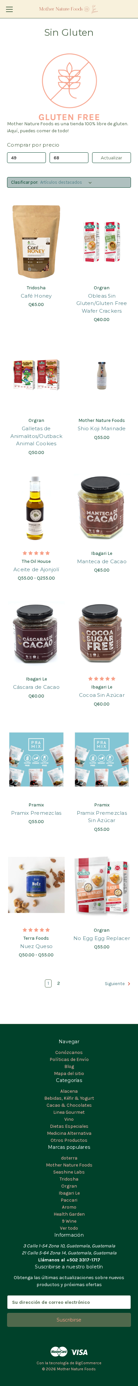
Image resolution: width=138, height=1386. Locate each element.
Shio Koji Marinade (102, 428)
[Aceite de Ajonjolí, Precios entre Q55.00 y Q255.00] (36, 508)
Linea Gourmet (69, 1112)
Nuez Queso (36, 946)
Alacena (69, 1091)
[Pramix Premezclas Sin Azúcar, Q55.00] (102, 760)
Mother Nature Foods (69, 1165)
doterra (69, 1158)
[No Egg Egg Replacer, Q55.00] (102, 885)
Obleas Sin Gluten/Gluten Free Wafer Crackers (101, 303)
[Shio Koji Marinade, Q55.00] (102, 375)
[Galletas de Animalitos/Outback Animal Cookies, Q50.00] (36, 375)
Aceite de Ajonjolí (36, 569)
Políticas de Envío (69, 1059)
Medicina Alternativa (69, 1133)
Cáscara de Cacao (36, 687)
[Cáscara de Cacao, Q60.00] (36, 634)
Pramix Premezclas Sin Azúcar (102, 817)
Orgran (69, 1186)
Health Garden (69, 1214)
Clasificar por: (24, 182)
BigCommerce (88, 1363)
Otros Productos (69, 1140)
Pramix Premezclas (36, 813)
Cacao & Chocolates (69, 1105)
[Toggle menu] (9, 9)
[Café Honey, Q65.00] (36, 242)
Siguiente (115, 984)
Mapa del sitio (69, 1073)
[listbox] (67, 182)
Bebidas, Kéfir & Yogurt (69, 1098)
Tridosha (69, 1179)
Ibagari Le (69, 1193)
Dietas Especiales (69, 1126)
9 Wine (69, 1221)
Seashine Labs (69, 1172)
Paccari (69, 1200)
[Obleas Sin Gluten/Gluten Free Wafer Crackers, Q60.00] (102, 242)
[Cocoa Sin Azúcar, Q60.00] (102, 634)
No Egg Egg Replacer (101, 938)
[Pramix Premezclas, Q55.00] (36, 760)
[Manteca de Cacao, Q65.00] (102, 508)
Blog (69, 1066)
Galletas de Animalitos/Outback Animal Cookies (36, 436)
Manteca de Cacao (102, 561)
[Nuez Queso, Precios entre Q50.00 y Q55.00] (36, 885)
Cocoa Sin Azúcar (102, 695)
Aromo (69, 1207)
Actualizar (111, 157)
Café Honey (36, 296)
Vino (69, 1119)
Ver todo (69, 1228)
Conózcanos (69, 1052)
